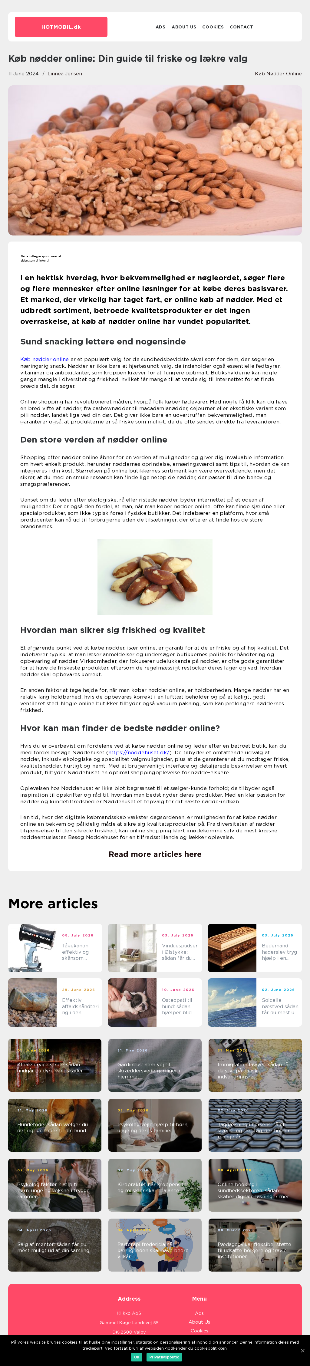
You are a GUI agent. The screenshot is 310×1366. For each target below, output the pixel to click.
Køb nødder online (44, 359)
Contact (241, 27)
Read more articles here (155, 854)
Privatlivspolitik (164, 1357)
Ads (161, 27)
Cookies (213, 27)
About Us (184, 27)
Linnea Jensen (65, 74)
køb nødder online (278, 74)
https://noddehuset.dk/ (139, 752)
